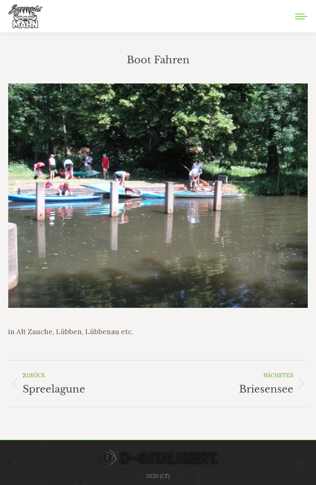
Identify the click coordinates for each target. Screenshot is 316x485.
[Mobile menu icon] (301, 16)
